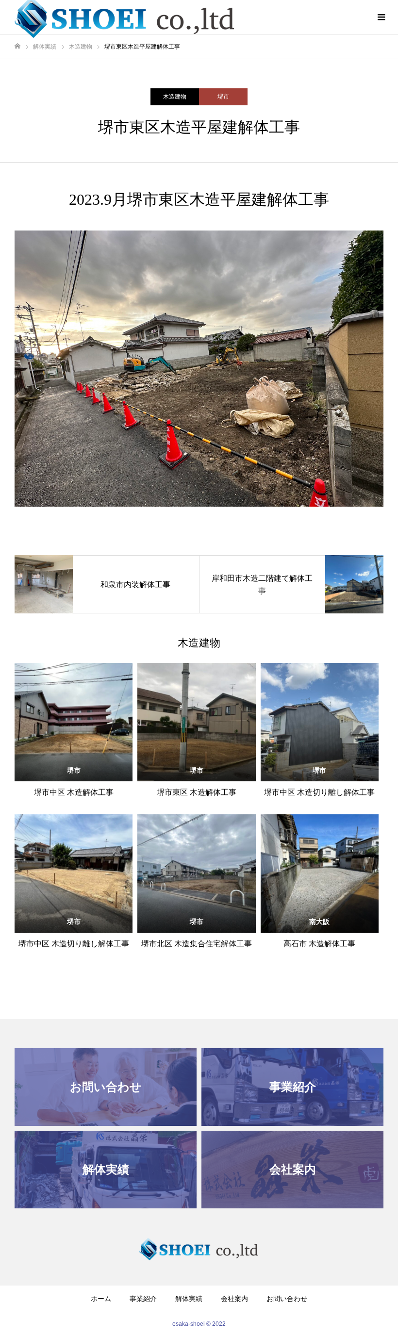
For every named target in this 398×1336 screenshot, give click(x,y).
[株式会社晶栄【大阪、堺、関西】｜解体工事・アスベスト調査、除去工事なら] (199, 1248)
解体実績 (188, 1299)
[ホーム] (17, 46)
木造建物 (174, 96)
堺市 (223, 96)
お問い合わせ (286, 1299)
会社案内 (234, 1299)
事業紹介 (143, 1299)
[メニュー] (381, 17)
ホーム (101, 1299)
